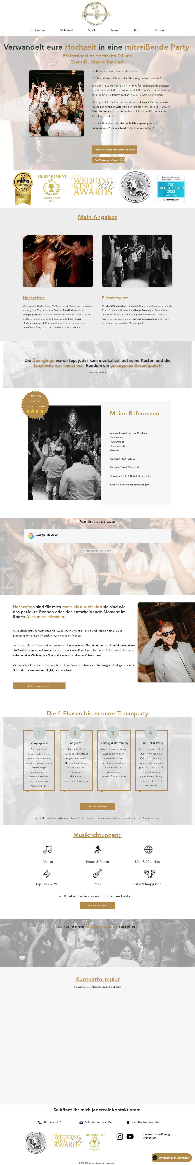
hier (99, 818)
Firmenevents (115, 297)
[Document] (128, 1123)
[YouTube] (130, 1136)
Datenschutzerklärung (156, 1134)
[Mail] (81, 1123)
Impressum (150, 1138)
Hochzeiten (34, 297)
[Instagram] (119, 1136)
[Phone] (40, 1123)
